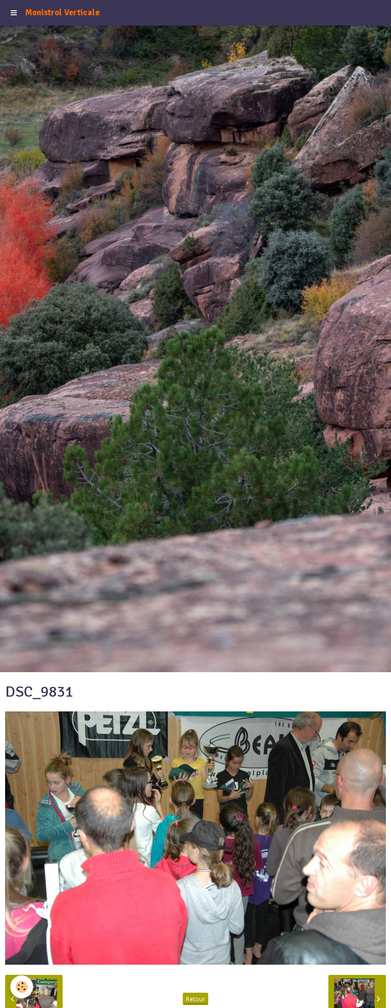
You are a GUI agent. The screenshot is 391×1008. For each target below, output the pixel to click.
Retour (195, 999)
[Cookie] (21, 986)
